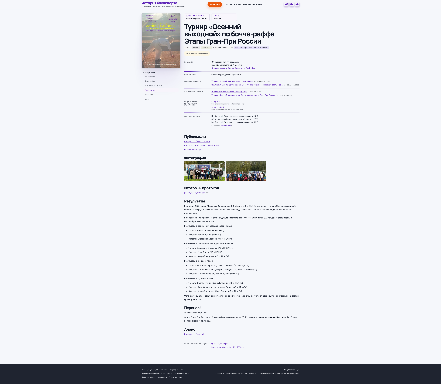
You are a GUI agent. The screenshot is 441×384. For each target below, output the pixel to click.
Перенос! (148, 95)
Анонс (147, 99)
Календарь (215, 4)
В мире (237, 4)
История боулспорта (159, 3)
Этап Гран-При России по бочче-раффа (229, 91)
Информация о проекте (173, 370)
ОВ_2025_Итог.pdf (196, 192)
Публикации (149, 76)
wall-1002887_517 (195, 149)
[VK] (292, 4)
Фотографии (149, 81)
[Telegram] (286, 4)
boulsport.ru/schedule (194, 334)
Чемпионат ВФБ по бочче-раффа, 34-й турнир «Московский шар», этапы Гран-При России (247, 85)
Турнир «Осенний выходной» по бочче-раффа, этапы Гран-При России (243, 95)
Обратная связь (175, 377)
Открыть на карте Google (222, 68)
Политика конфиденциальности (154, 377)
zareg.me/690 (217, 107)
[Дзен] (297, 4)
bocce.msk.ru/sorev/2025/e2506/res (201, 145)
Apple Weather (226, 125)
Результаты (149, 90)
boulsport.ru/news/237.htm (197, 141)
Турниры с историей (252, 4)
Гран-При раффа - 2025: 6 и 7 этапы (253, 48)
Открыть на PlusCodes (245, 68)
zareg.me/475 (217, 102)
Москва (195, 48)
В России (228, 4)
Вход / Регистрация (292, 370)
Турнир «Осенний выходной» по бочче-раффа (232, 81)
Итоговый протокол (153, 85)
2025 (187, 48)
